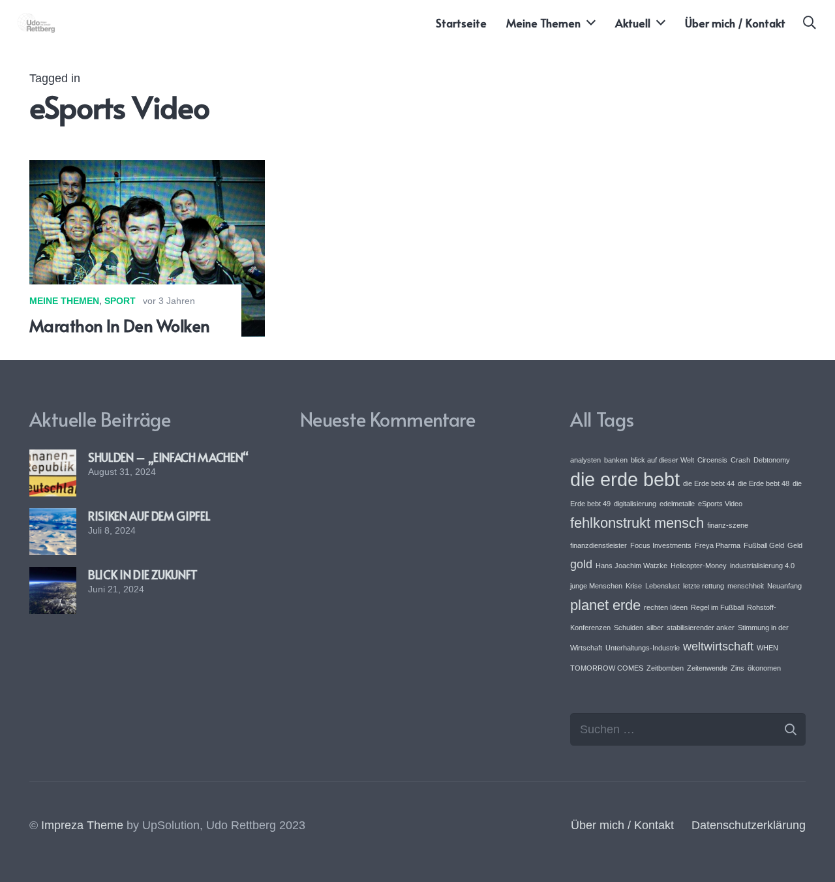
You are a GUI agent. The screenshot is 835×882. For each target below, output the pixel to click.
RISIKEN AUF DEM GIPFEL (149, 516)
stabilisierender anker (701, 627)
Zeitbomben (665, 668)
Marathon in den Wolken (119, 325)
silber (654, 627)
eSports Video (720, 504)
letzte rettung (703, 586)
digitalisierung (635, 504)
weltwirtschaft (718, 646)
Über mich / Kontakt (622, 825)
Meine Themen (64, 301)
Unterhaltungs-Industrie (642, 648)
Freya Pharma (717, 545)
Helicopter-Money (699, 566)
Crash (740, 460)
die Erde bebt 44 (709, 483)
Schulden (628, 627)
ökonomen (764, 668)
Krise (634, 586)
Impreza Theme (82, 825)
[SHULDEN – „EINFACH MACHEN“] (52, 458)
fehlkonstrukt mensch (637, 523)
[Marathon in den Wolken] (147, 168)
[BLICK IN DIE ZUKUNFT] (52, 576)
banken (616, 460)
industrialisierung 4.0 (762, 566)
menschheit (745, 586)
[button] (809, 23)
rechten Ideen (666, 607)
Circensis (712, 460)
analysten (585, 460)
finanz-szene (727, 525)
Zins (737, 668)
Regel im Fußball (717, 607)
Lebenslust (662, 586)
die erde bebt (625, 479)
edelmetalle (677, 504)
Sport (120, 301)
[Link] (36, 23)
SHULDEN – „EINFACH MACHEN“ (168, 457)
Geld (794, 545)
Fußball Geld (764, 545)
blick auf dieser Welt (662, 460)
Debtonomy (771, 460)
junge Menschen (596, 586)
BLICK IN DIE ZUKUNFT (143, 574)
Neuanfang (784, 586)
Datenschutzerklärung (748, 825)
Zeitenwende (707, 668)
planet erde (605, 605)
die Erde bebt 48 (763, 483)
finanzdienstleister (598, 545)
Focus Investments (660, 545)
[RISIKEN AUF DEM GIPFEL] (52, 517)
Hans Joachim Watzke (631, 566)
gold (581, 564)
